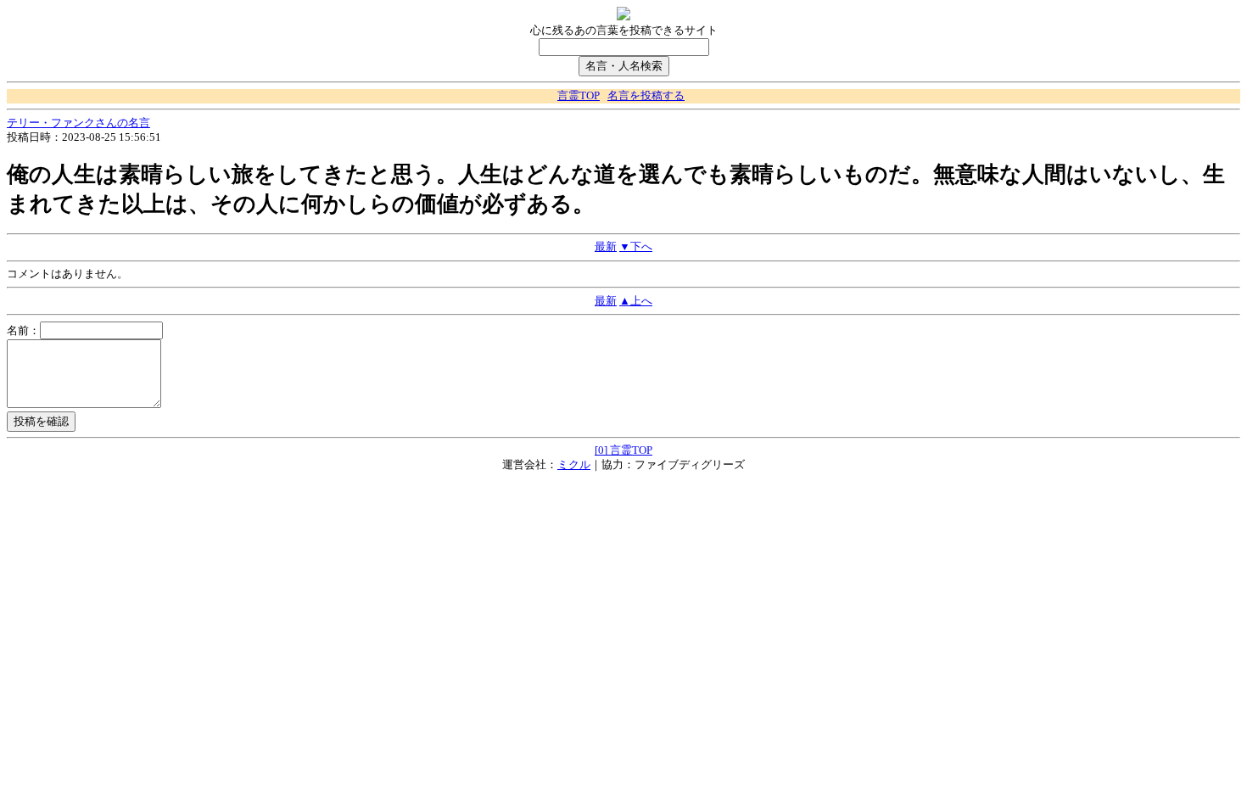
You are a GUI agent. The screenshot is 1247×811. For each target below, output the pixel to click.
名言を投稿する (646, 96)
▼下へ (635, 247)
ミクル (573, 465)
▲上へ (635, 301)
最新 (606, 247)
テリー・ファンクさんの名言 (78, 123)
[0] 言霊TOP (623, 450)
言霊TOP (578, 96)
